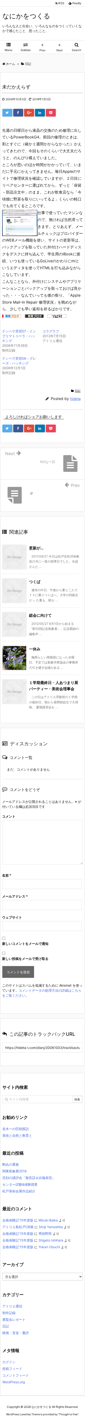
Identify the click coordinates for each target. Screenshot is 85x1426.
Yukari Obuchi (49, 1247)
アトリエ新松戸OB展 (18, 1227)
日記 (78, 391)
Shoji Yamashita (51, 1227)
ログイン (9, 1362)
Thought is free (68, 1414)
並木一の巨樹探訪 (15, 1129)
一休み (34, 649)
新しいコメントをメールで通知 (25, 944)
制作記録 (9, 1313)
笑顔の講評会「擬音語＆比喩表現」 (28, 1178)
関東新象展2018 (14, 1171)
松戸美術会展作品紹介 (18, 1191)
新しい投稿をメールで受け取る (25, 959)
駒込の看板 (10, 1164)
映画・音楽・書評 (15, 1333)
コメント (8, 816)
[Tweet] (7, 112)
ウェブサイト (12, 917)
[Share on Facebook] (18, 112)
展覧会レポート (14, 1319)
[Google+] (29, 112)
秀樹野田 (45, 1233)
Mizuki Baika (48, 1220)
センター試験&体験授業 (20, 1184)
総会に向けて (40, 615)
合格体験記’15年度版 (17, 1220)
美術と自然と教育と (17, 1135)
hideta (75, 398)
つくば (34, 581)
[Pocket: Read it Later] (51, 112)
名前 (6, 875)
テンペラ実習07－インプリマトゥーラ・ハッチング (19, 336)
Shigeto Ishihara (50, 1240)
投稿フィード (12, 1369)
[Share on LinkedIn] (40, 112)
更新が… (36, 548)
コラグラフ (50, 331)
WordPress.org (13, 1382)
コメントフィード (15, 1375)
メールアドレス (15, 896)
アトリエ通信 (12, 1306)
